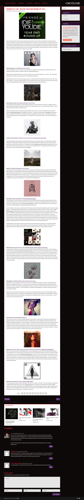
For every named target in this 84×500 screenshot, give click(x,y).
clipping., (27, 381)
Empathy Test (24, 317)
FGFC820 (14, 317)
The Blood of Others (16, 349)
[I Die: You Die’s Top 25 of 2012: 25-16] (39, 413)
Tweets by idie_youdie (67, 49)
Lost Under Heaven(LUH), (35, 138)
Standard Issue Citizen (17, 381)
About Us (37, 3)
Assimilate (20, 138)
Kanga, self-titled (26, 68)
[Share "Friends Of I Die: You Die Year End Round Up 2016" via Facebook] (22, 393)
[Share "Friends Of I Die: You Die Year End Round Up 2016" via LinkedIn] (35, 393)
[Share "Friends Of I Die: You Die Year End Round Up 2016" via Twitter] (25, 393)
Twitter (65, 15)
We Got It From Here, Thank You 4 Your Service (38, 247)
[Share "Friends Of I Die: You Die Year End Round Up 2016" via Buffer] (38, 393)
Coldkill (18, 317)
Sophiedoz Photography (16, 168)
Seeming (13, 138)
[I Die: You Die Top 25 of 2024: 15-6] (25, 412)
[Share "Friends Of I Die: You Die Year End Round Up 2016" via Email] (43, 393)
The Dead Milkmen (18, 68)
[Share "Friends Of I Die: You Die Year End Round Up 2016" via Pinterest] (32, 393)
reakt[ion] (15, 281)
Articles (29, 3)
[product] (21, 349)
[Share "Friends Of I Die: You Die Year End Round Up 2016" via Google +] (27, 393)
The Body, (29, 198)
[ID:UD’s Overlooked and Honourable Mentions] (12, 413)
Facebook (65, 19)
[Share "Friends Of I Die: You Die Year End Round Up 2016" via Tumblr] (30, 393)
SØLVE (14, 198)
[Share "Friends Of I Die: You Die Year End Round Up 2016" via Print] (46, 393)
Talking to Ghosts (28, 349)
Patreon (74, 32)
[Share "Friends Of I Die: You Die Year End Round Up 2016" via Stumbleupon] (40, 393)
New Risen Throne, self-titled (29, 103)
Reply (51, 446)
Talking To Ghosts (22, 281)
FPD (18, 498)
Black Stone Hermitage (18, 103)
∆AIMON (18, 198)
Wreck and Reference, (43, 349)
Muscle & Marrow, (31, 281)
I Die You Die (12, 11)
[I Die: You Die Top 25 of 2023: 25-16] (52, 412)
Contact (44, 3)
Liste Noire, (25, 168)
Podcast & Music (10, 3)
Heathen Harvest (17, 247)
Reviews (21, 3)
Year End (22, 11)
